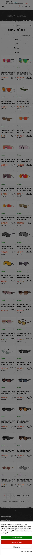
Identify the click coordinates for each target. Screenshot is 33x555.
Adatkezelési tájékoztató (26, 551)
